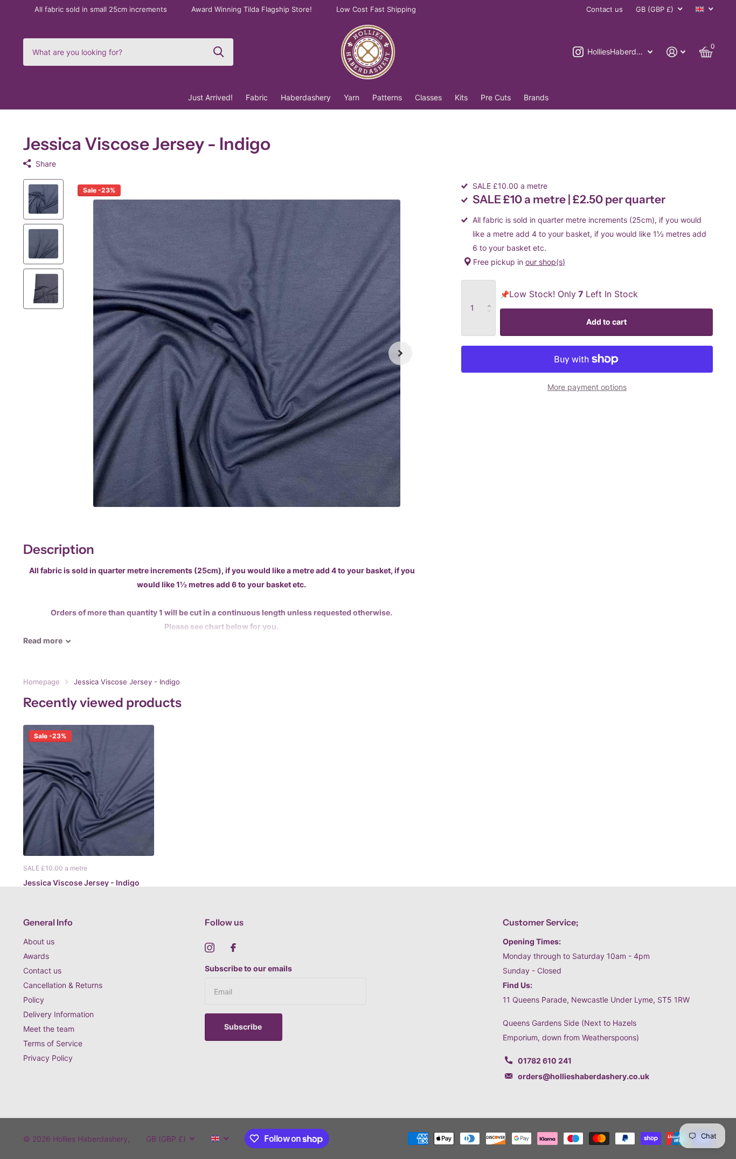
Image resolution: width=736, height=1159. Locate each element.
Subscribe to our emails (248, 968)
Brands (536, 97)
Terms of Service (52, 1043)
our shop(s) (545, 261)
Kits (461, 97)
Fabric (257, 97)
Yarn (351, 97)
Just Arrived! (210, 97)
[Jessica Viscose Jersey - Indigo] (88, 790)
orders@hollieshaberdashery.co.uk (583, 1076)
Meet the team (48, 1028)
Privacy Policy (48, 1057)
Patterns (387, 97)
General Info (48, 922)
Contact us (604, 9)
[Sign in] (676, 52)
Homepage (41, 681)
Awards (36, 956)
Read (43, 640)
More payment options (587, 387)
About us (38, 941)
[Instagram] (209, 947)
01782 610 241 (545, 1060)
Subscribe (243, 1026)
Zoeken (218, 51)
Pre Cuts (496, 97)
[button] (400, 353)
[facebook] (233, 947)
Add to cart (606, 321)
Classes (428, 97)
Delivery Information (58, 1014)
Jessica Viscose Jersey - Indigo (81, 882)
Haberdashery (306, 97)
